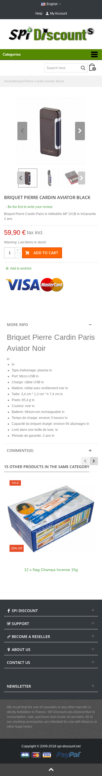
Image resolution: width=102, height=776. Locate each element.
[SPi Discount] (51, 34)
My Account (58, 13)
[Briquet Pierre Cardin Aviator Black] (51, 131)
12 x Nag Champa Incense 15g (51, 569)
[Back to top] (51, 770)
